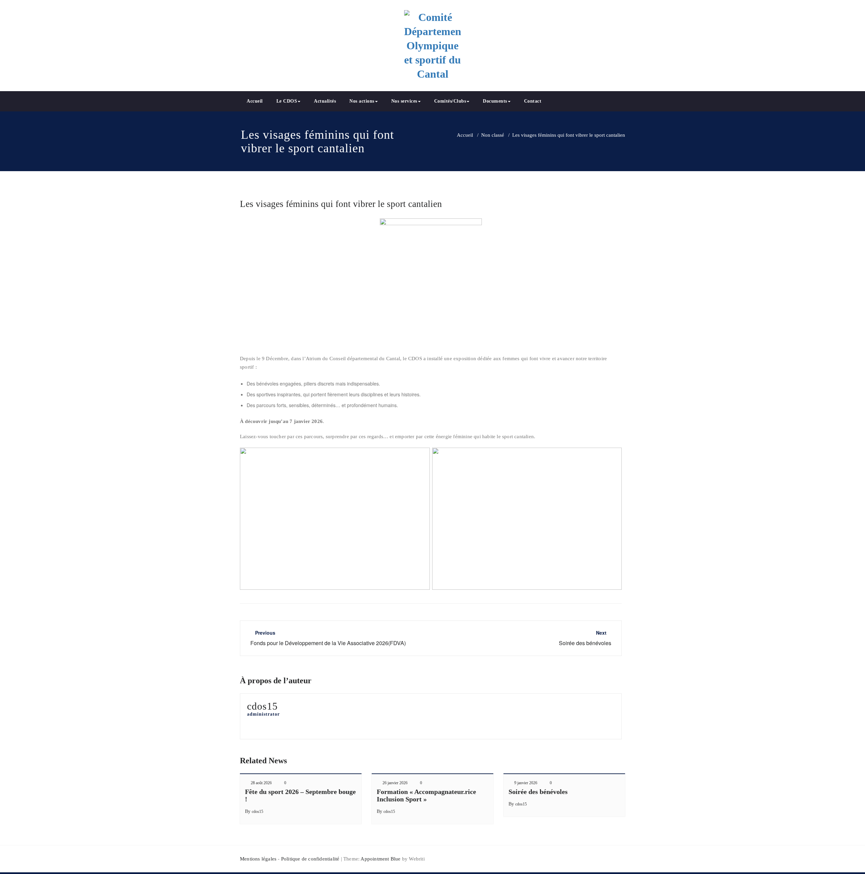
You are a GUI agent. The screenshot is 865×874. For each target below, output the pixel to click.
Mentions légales (258, 859)
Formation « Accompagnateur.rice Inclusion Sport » (426, 795)
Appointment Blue (380, 859)
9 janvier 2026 (525, 782)
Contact (533, 101)
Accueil (255, 101)
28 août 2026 (261, 782)
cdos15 (257, 811)
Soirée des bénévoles (538, 791)
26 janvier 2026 (394, 782)
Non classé (492, 135)
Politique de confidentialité (310, 859)
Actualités (325, 101)
